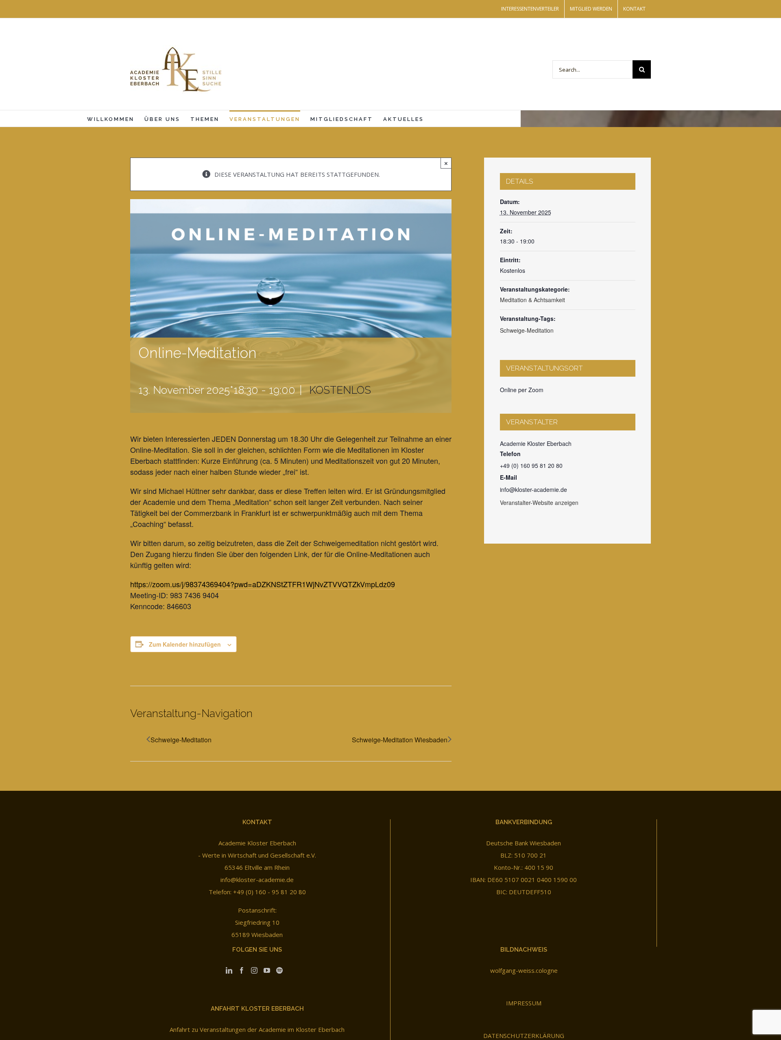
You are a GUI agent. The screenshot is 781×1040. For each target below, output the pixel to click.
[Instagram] (254, 970)
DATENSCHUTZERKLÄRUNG (523, 1035)
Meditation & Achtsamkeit (532, 300)
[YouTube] (267, 970)
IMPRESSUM (523, 1003)
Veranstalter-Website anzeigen (539, 502)
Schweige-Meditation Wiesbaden (399, 739)
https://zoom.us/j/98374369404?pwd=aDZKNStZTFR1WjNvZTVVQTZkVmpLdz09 (262, 584)
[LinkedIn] (229, 970)
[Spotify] (279, 970)
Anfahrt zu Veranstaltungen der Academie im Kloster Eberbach (257, 1029)
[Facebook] (241, 970)
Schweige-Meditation (181, 739)
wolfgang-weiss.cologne (524, 970)
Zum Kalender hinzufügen (185, 644)
